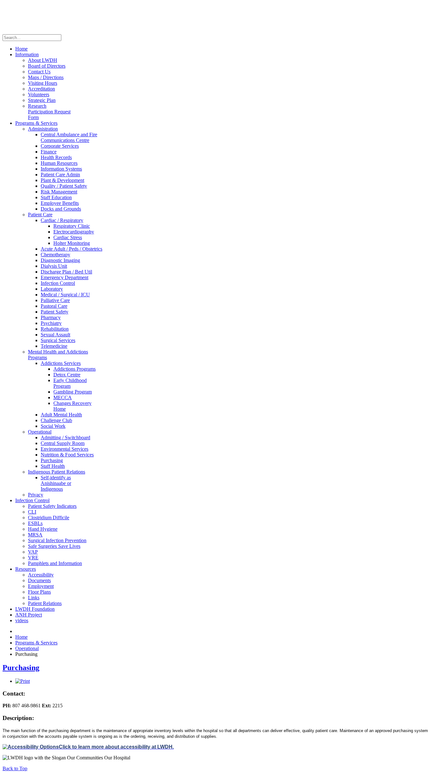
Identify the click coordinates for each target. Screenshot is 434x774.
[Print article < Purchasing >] (22, 681)
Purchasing (21, 667)
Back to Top (15, 768)
